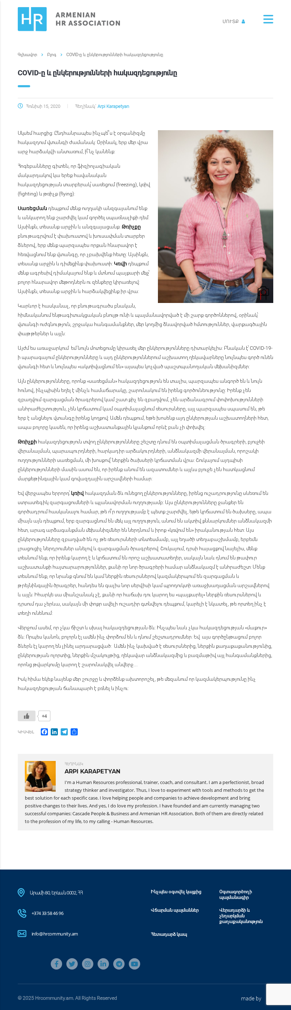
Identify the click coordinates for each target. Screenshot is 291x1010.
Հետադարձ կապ (169, 934)
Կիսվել (26, 731)
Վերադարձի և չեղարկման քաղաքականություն (241, 915)
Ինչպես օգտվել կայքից (176, 891)
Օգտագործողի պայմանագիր (235, 894)
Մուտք (231, 21)
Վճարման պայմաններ (175, 910)
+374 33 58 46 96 (48, 913)
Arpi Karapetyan (113, 106)
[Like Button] (26, 716)
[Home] (69, 18)
